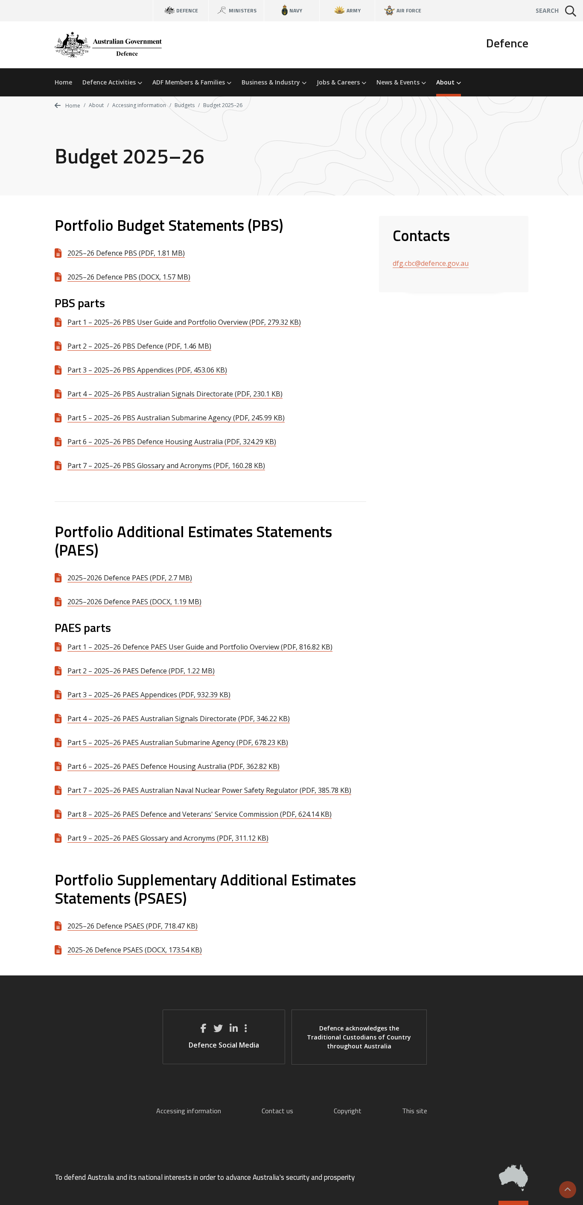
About (446, 82)
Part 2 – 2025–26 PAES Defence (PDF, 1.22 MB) (141, 670)
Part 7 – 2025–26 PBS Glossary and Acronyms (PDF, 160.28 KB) (166, 465)
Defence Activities (109, 82)
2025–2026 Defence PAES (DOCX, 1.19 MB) (134, 601)
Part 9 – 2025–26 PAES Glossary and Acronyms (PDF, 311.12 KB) (167, 838)
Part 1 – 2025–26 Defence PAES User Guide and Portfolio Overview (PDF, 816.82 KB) (199, 647)
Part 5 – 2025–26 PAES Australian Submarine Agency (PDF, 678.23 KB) (177, 742)
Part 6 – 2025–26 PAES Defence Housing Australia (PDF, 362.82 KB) (173, 766)
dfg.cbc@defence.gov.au (431, 263)
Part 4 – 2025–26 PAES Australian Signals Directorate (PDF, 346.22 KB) (178, 718)
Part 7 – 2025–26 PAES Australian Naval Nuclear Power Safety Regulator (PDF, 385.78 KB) (209, 790)
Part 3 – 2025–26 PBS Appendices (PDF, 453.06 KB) (147, 370)
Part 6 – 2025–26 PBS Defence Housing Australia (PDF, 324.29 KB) (171, 441)
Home (63, 82)
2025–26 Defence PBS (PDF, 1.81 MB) (126, 253)
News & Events (398, 82)
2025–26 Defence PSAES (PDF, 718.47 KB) (132, 926)
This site (414, 1111)
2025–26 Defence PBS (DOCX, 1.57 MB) (128, 277)
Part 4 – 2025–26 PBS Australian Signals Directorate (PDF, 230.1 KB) (175, 394)
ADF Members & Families (189, 82)
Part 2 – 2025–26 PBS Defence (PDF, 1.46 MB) (139, 346)
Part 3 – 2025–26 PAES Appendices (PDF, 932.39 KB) (148, 694)
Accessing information (139, 105)
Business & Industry (272, 82)
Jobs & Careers (339, 82)
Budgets (185, 105)
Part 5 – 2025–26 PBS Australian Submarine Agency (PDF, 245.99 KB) (176, 417)
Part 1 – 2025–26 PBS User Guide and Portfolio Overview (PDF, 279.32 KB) (184, 322)
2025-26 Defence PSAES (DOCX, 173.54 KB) (134, 950)
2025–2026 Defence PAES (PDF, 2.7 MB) (129, 577)
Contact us (277, 1111)
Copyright (347, 1111)
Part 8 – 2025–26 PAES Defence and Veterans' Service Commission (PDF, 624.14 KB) (199, 814)
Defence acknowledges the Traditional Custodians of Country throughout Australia (359, 1037)
